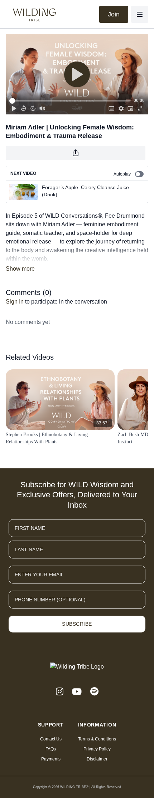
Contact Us (51, 739)
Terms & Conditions (97, 739)
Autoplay (122, 174)
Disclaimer (97, 759)
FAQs (50, 749)
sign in (15, 302)
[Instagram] (59, 691)
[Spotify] (94, 691)
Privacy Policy (97, 749)
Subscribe (77, 624)
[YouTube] (77, 691)
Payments (51, 759)
